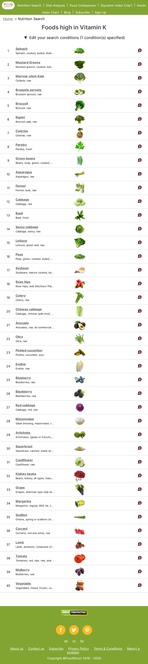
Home (8, 19)
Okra (19, 337)
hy (82, 641)
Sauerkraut (24, 446)
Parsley (21, 145)
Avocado (22, 323)
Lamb (20, 542)
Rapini (20, 117)
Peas (19, 254)
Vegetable (23, 583)
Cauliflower (24, 460)
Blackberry (24, 391)
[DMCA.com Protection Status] (74, 614)
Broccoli (22, 103)
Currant (21, 529)
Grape (20, 487)
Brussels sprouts (28, 90)
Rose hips (23, 282)
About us (16, 648)
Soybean (22, 268)
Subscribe (82, 12)
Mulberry (22, 570)
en (66, 641)
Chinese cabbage (29, 309)
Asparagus (24, 172)
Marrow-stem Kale (30, 76)
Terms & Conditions (108, 648)
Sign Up (100, 12)
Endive (21, 364)
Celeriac (22, 131)
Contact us (36, 648)
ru (74, 641)
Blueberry (23, 378)
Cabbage (22, 199)
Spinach (22, 49)
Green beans (25, 158)
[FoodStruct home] (10, 8)
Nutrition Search (29, 5)
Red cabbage (25, 405)
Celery (21, 295)
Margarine (23, 501)
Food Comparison (83, 5)
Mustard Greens (28, 62)
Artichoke (23, 433)
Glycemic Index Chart (116, 5)
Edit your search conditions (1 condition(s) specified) (77, 37)
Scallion (21, 515)
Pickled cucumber (29, 350)
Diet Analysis (55, 5)
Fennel (21, 186)
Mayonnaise (25, 419)
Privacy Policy (78, 648)
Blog (67, 12)
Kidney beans (26, 474)
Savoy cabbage (27, 227)
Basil (19, 213)
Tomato (21, 556)
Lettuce (21, 241)
